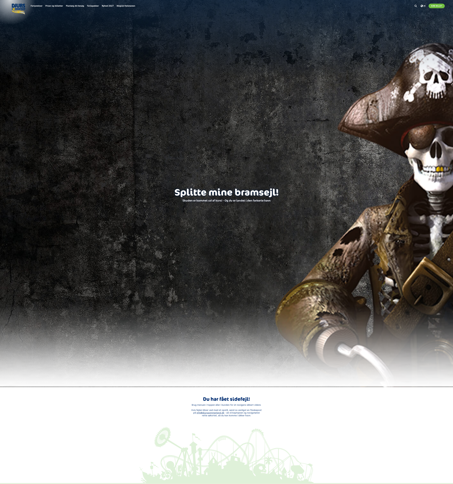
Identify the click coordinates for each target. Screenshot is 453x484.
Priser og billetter (54, 5)
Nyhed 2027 (108, 5)
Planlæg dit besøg (75, 5)
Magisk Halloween (126, 5)
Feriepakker (93, 5)
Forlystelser (36, 5)
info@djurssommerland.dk (210, 413)
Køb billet (436, 6)
